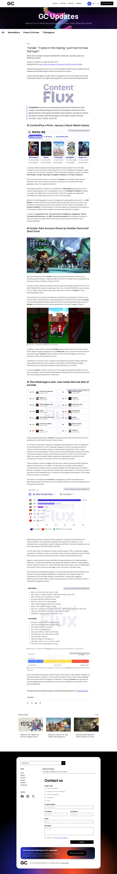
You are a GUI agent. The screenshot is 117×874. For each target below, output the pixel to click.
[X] (33, 796)
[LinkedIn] (22, 796)
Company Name (50, 804)
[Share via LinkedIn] (36, 703)
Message (48, 826)
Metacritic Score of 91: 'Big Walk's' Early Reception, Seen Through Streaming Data (58, 736)
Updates (23, 782)
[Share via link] (40, 703)
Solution (23, 780)
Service (23, 775)
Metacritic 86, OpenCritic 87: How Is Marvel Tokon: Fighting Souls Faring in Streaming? (29, 736)
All (3, 32)
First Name (48, 811)
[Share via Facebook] (27, 703)
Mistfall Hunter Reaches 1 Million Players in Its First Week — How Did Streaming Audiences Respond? (86, 736)
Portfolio (23, 777)
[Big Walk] (58, 725)
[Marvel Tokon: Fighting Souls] (30, 725)
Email (47, 818)
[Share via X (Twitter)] (32, 703)
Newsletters (14, 32)
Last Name (73, 811)
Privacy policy (65, 863)
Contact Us (24, 785)
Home (22, 773)
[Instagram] (27, 796)
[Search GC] (63, 763)
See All (97, 714)
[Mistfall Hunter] (86, 725)
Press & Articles (31, 32)
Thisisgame (48, 32)
